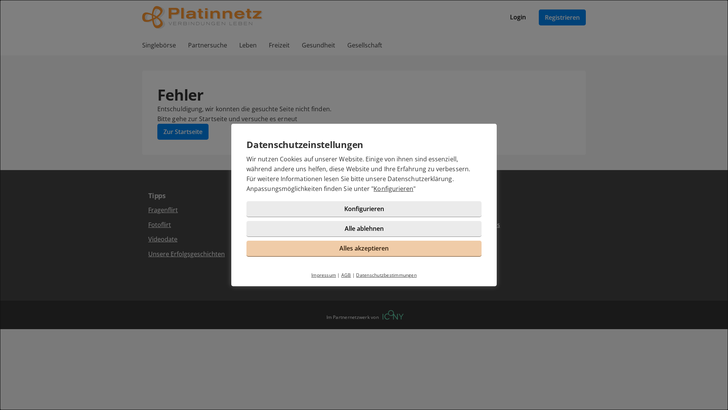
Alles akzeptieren (364, 248)
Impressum (323, 275)
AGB (346, 275)
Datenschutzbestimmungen (386, 275)
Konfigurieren (393, 188)
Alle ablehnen (364, 228)
